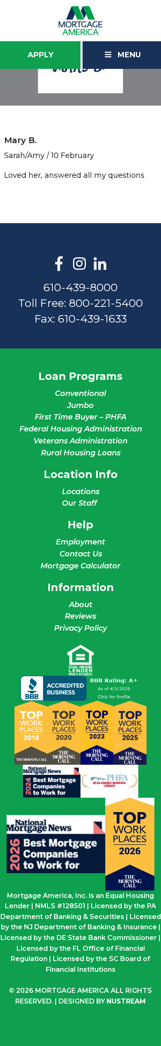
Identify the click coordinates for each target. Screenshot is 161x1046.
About (80, 604)
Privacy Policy (80, 628)
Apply (40, 54)
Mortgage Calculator (80, 565)
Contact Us (80, 553)
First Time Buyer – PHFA (80, 417)
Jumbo (80, 405)
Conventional (80, 393)
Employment (80, 542)
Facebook (59, 264)
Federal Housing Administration (80, 428)
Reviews (80, 616)
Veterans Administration (80, 440)
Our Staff (80, 503)
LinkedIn (100, 264)
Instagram (79, 264)
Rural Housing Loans (81, 452)
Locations (80, 491)
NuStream (126, 1001)
